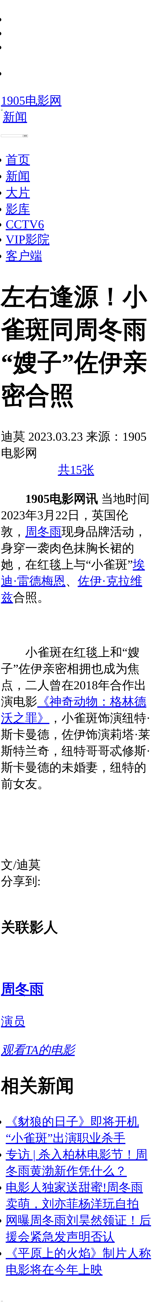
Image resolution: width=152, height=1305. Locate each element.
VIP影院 (28, 239)
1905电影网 (31, 100)
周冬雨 (43, 531)
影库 (18, 209)
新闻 (18, 176)
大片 (18, 192)
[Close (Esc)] (2, 1301)
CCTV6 (25, 224)
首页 (18, 159)
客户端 (24, 256)
